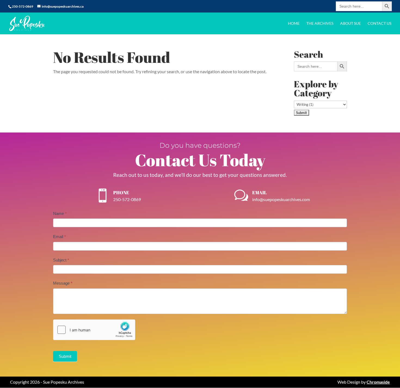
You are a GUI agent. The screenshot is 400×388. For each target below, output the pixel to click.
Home (294, 23)
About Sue (350, 23)
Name (60, 213)
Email (59, 236)
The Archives (319, 23)
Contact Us (379, 23)
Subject (61, 260)
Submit (65, 356)
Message (62, 283)
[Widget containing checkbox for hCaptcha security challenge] (94, 329)
